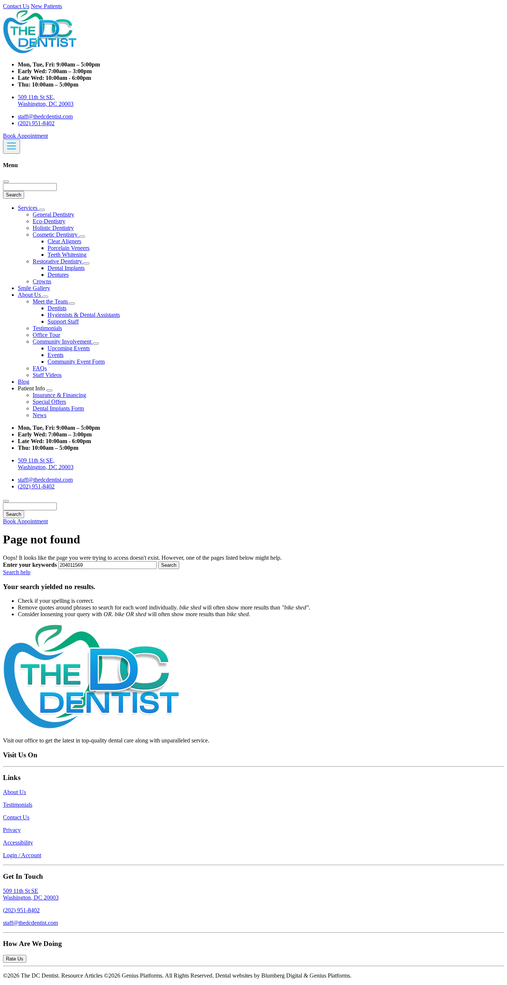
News (39, 415)
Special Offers (49, 402)
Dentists (57, 308)
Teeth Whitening (67, 254)
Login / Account (22, 855)
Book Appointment (25, 136)
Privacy (12, 830)
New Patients (46, 6)
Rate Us (14, 959)
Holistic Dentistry (53, 228)
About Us (30, 295)
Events (55, 355)
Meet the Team (51, 301)
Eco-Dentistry (49, 221)
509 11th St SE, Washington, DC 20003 (45, 100)
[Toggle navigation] (11, 146)
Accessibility (18, 842)
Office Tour (46, 335)
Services (28, 208)
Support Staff (63, 321)
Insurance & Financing (59, 395)
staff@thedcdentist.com (45, 116)
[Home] (40, 52)
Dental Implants (66, 268)
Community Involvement (63, 341)
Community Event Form (76, 361)
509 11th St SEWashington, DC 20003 (31, 894)
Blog (23, 381)
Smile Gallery (34, 288)
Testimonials (47, 328)
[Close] (6, 182)
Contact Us (16, 6)
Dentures (58, 275)
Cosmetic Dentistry (56, 234)
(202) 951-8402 (36, 123)
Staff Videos (47, 375)
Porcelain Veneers (68, 248)
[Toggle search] (6, 501)
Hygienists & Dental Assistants (84, 315)
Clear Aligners (64, 241)
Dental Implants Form (58, 408)
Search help (16, 572)
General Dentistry (53, 214)
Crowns (42, 281)
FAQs (40, 368)
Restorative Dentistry (58, 261)
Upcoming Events (69, 348)
